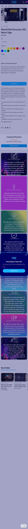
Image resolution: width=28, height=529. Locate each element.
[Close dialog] (26, 254)
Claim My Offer (14, 270)
